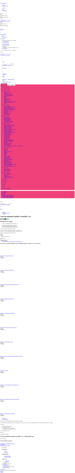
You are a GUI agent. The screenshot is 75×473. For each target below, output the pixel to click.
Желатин (5, 96)
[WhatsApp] (6, 219)
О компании (4, 191)
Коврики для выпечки (8, 165)
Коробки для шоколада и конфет (9, 132)
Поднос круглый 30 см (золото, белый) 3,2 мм (8, 327)
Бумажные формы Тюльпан (9, 140)
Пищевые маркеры (7, 106)
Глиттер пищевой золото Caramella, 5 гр (7, 270)
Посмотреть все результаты (7, 65)
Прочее (5, 103)
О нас (5, 451)
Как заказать (4, 192)
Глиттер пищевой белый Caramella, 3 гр (7, 298)
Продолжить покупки (4, 443)
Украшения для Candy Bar (8, 177)
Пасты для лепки (7, 170)
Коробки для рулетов (7, 128)
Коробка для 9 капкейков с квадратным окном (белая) (9, 399)
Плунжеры (6, 149)
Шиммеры (6, 112)
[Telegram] (8, 219)
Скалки (5, 155)
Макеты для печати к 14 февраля (8, 196)
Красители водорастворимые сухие (10, 108)
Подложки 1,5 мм (7, 136)
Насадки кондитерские (8, 158)
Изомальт (5, 100)
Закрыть (12, 85)
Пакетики (5, 142)
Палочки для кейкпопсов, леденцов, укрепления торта (13, 145)
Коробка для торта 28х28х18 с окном (6, 341)
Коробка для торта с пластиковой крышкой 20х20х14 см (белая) (11, 356)
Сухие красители (7, 114)
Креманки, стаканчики (8, 143)
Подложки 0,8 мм (7, 135)
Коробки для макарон (7, 130)
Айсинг (5, 97)
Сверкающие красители (8, 111)
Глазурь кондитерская (8, 94)
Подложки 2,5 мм (7, 137)
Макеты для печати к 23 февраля (8, 195)
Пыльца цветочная (7, 113)
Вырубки (5, 150)
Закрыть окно (2, 444)
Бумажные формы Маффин (8, 141)
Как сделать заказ (7, 456)
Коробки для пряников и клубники (10, 129)
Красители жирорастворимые (9, 109)
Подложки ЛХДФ (7, 134)
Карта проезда (4, 48)
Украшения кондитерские (8, 121)
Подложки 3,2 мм (7, 138)
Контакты (6, 452)
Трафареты (6, 152)
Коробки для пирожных (8, 131)
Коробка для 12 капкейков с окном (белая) (7, 413)
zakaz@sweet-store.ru (6, 467)
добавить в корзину (4, 240)
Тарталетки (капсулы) (8, 139)
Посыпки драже (7, 117)
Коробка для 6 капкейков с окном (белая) (7, 313)
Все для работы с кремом (8, 159)
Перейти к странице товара (5, 445)
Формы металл (6, 160)
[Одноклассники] (2, 219)
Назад (9, 85)
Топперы (5, 175)
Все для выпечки (7, 98)
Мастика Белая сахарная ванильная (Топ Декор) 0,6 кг (9, 284)
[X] (5, 219)
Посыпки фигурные (7, 119)
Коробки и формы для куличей (9, 125)
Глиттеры (5, 110)
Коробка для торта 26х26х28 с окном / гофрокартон (9, 384)
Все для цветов (6, 157)
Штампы (5, 154)
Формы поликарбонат (8, 162)
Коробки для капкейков (8, 127)
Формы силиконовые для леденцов (10, 164)
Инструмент (6, 148)
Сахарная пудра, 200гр (4, 370)
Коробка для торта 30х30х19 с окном (6, 255)
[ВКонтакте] (1, 219)
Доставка (4, 193)
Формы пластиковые (7, 161)
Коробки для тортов (7, 126)
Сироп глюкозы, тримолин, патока (10, 101)
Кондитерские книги (7, 173)
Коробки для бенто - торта (8, 124)
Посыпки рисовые (7, 118)
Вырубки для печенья (8, 151)
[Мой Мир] (3, 219)
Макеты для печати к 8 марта (7, 197)
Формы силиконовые (7, 163)
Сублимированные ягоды (8, 102)
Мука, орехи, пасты (7, 99)
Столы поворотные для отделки (9, 166)
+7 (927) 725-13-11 (5, 41)
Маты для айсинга (7, 156)
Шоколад (5, 93)
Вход (3, 9)
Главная (3, 212)
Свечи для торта (7, 174)
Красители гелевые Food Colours (9, 107)
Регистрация (4, 10)
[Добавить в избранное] (0, 258)
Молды (5, 153)
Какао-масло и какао (7, 92)
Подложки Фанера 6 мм (8, 133)
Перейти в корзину (11, 443)
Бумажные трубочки (7, 176)
